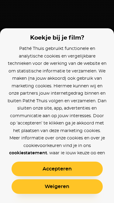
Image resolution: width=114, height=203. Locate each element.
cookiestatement (28, 153)
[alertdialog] (57, 101)
